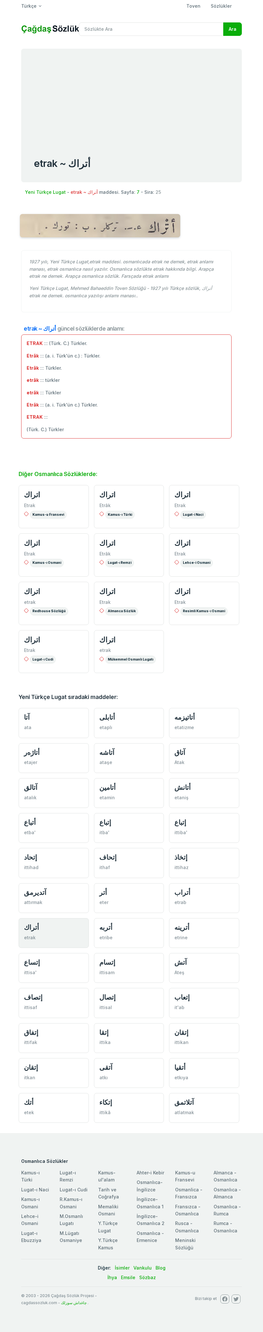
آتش (180, 962)
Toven (193, 6)
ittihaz (181, 867)
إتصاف (33, 997)
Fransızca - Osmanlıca (187, 1210)
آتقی (106, 1067)
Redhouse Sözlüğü (49, 611)
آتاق (179, 752)
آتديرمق (35, 892)
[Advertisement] (131, 97)
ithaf (104, 867)
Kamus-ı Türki (120, 515)
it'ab (179, 1007)
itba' (104, 832)
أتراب (182, 892)
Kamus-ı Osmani (46, 563)
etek (29, 1112)
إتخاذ (181, 857)
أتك (29, 1102)
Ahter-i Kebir (150, 1172)
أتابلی (107, 717)
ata (27, 727)
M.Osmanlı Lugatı (71, 1219)
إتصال (107, 997)
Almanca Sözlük (122, 611)
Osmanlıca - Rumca (227, 1210)
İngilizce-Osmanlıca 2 (151, 1219)
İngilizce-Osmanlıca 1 (150, 1202)
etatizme (184, 727)
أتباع (30, 822)
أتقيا (180, 1067)
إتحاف (108, 857)
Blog (160, 1267)
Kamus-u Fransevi (48, 515)
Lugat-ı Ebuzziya (31, 1236)
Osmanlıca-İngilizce (150, 1186)
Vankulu (142, 1267)
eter (103, 902)
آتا (27, 717)
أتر (103, 892)
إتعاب (182, 997)
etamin (107, 797)
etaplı (105, 727)
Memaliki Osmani (108, 1210)
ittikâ (105, 1112)
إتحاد (30, 857)
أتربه (106, 927)
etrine (181, 937)
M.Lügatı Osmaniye (71, 1236)
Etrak (29, 505)
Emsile (128, 1277)
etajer (30, 762)
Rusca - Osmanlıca (187, 1227)
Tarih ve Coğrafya (108, 1193)
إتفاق (31, 1032)
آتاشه (107, 752)
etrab (180, 902)
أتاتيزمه (184, 717)
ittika (105, 1042)
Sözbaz (147, 1277)
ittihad (31, 867)
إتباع (105, 822)
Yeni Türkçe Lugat (45, 192)
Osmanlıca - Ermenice (150, 1236)
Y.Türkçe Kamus (108, 1243)
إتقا (104, 1032)
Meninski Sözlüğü (185, 1243)
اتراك (32, 494)
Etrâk (105, 505)
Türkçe (29, 6)
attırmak (33, 902)
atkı (103, 1077)
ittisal (105, 1007)
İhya (112, 1277)
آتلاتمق (184, 1102)
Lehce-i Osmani (196, 563)
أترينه (182, 927)
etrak (30, 602)
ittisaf (30, 1007)
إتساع (32, 962)
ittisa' (30, 972)
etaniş (181, 797)
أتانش (182, 787)
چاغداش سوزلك (74, 1302)
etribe (106, 937)
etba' (30, 832)
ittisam (107, 972)
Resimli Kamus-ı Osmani (204, 611)
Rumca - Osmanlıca (225, 1227)
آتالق (31, 787)
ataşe (105, 762)
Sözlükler (221, 6)
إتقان (181, 1032)
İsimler (122, 1267)
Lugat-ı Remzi (120, 563)
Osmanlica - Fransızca (188, 1193)
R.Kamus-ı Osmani (71, 1202)
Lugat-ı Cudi (42, 659)
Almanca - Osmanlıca (225, 1176)
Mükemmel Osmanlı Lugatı (130, 659)
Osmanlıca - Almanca (227, 1193)
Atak (179, 762)
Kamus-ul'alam (106, 1176)
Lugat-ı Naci (35, 1189)
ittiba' (180, 832)
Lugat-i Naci (193, 515)
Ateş (179, 972)
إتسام (107, 962)
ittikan (181, 1042)
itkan (29, 1077)
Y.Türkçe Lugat (108, 1227)
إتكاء (105, 1102)
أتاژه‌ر (32, 752)
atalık (30, 797)
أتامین (107, 787)
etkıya (181, 1077)
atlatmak (184, 1112)
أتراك (31, 927)
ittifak (30, 1042)
